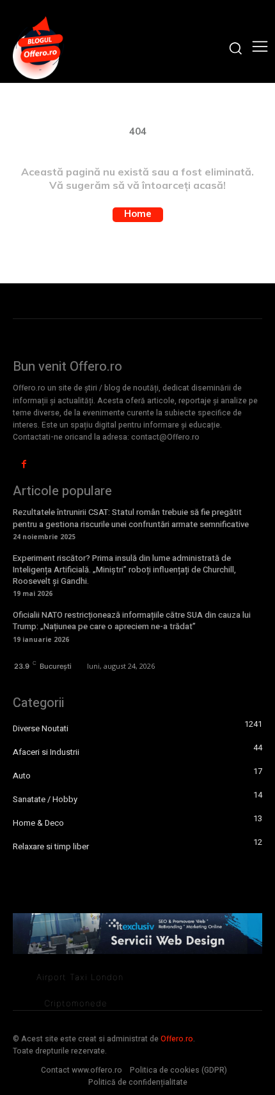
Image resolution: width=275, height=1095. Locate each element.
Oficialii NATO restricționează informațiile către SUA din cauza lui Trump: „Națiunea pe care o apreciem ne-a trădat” (132, 620)
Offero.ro (177, 1039)
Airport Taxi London (79, 977)
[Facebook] (24, 464)
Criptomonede (75, 1003)
